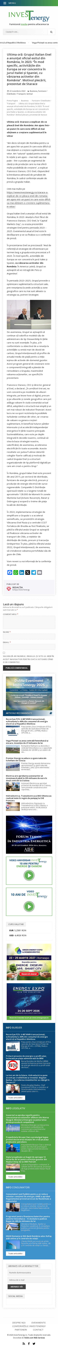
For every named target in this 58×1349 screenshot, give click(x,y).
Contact (38, 1329)
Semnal (29, 94)
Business (33, 91)
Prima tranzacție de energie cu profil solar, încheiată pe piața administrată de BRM (26, 1057)
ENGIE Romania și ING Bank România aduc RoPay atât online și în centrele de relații (29, 1237)
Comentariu (10, 614)
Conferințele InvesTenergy (29, 1326)
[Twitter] (34, 1343)
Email (7, 642)
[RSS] (24, 1343)
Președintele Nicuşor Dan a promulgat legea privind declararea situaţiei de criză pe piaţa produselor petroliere (27, 1139)
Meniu (12, 2)
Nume (7, 632)
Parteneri (21, 1329)
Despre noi (19, 1322)
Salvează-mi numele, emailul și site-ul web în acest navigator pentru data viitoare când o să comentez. (28, 659)
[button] (5, 3)
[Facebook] (29, 1343)
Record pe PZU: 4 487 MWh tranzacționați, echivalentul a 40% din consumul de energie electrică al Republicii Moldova (27, 721)
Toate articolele (15, 1097)
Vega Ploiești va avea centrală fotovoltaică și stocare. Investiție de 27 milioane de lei (27, 741)
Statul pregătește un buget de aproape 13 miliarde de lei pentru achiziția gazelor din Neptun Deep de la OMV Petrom (26, 1159)
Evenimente (39, 1322)
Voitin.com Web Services (34, 1338)
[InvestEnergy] (29, 16)
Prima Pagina (12, 100)
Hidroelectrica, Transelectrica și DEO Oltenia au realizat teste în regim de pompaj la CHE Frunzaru (28, 798)
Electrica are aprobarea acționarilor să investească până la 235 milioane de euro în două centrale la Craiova (26, 778)
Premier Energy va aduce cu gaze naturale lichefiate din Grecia (26, 759)
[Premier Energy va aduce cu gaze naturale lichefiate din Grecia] (13, 766)
